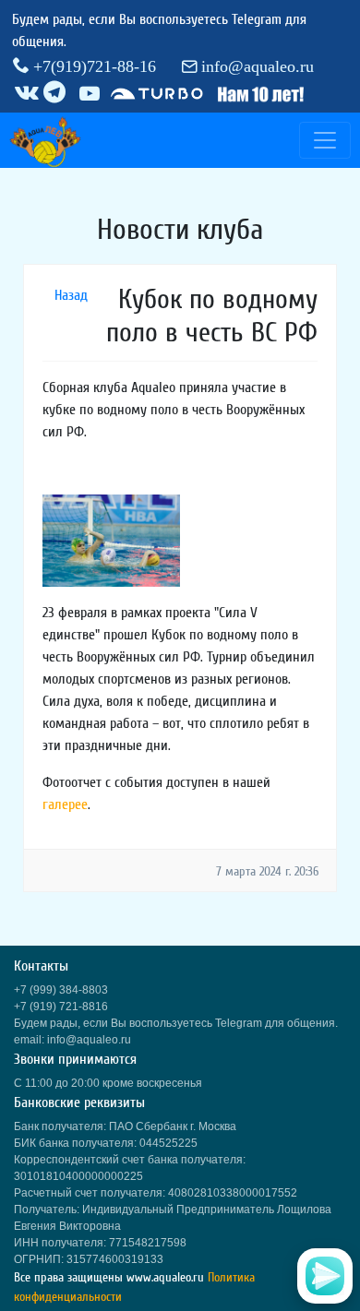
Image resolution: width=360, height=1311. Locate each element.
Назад (71, 295)
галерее (65, 804)
